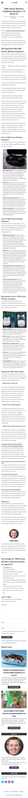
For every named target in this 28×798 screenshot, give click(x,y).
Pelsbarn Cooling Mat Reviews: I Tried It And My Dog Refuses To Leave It (14, 672)
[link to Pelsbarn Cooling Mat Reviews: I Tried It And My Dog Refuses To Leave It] (14, 658)
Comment (4, 604)
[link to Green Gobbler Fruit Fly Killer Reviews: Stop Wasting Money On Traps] (14, 699)
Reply (4, 592)
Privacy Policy (14, 791)
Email (3, 628)
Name (3, 622)
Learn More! (14, 767)
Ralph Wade (13, 16)
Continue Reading (14, 687)
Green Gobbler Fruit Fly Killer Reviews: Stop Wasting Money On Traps (14, 713)
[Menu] (2, 3)
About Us (7, 791)
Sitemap (21, 791)
